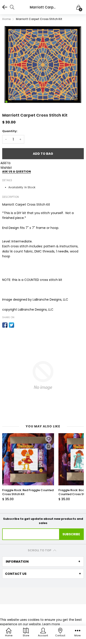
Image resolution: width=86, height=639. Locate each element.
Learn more (51, 624)
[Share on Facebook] (4, 325)
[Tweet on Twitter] (11, 325)
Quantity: (9, 131)
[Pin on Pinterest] (18, 325)
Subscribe (71, 534)
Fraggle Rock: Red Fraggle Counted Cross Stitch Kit (28, 492)
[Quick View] (48, 446)
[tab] (43, 561)
